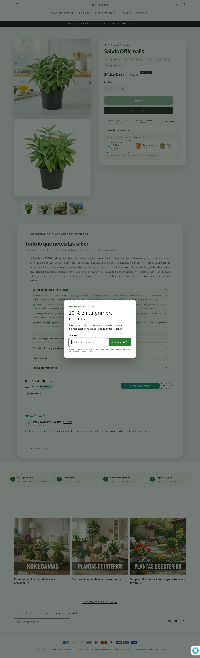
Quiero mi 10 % (119, 342)
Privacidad (91, 351)
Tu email (73, 335)
